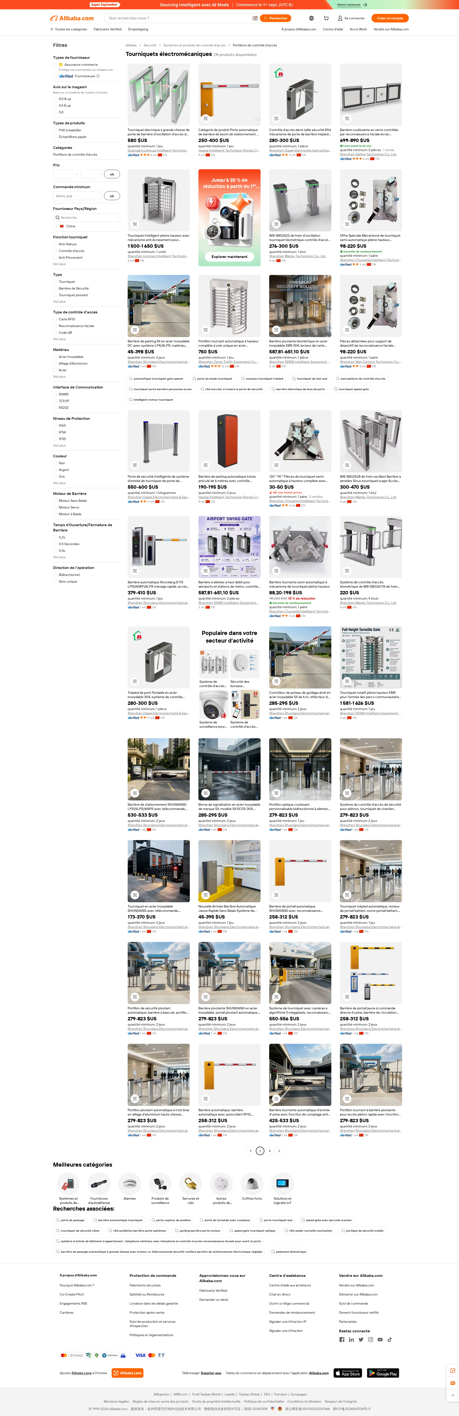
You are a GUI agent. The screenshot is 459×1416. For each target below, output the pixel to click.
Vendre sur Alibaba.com (356, 1285)
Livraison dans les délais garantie (154, 1303)
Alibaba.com (319, 1373)
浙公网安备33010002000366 (307, 1409)
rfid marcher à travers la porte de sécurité (233, 389)
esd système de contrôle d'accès (363, 378)
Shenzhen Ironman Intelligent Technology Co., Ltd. (159, 256)
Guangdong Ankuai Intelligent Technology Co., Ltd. (159, 150)
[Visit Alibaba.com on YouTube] (380, 1339)
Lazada (229, 1394)
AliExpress (161, 1394)
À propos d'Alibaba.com (78, 1275)
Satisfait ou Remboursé (147, 1294)
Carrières (67, 1312)
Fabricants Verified (213, 1290)
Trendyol (280, 1394)
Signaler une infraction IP (287, 1321)
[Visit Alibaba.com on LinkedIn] (351, 1339)
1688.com (180, 1394)
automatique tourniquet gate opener (158, 378)
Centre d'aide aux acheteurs (290, 1285)
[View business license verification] (272, 1408)
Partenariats (348, 1321)
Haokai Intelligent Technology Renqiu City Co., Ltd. (229, 150)
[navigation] (86, 598)
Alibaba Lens (81, 1373)
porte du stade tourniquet (214, 378)
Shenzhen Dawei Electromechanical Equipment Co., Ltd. (300, 150)
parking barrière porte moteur (200, 1230)
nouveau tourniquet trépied (264, 378)
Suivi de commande (353, 1303)
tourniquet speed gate (354, 389)
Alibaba (131, 45)
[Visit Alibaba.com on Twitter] (361, 1339)
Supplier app (211, 1373)
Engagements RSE (73, 1303)
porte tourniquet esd (278, 1220)
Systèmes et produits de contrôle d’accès (195, 45)
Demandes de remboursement (292, 1312)
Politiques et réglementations (151, 1335)
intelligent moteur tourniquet (153, 399)
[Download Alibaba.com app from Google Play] (383, 1373)
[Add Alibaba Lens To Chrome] (127, 1373)
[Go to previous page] (250, 1151)
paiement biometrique (291, 1251)
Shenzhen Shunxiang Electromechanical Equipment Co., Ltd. (159, 362)
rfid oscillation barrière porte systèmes (139, 1230)
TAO (267, 1394)
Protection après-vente (147, 1312)
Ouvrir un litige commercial (289, 1303)
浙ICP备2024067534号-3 (351, 1409)
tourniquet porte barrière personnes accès (162, 389)
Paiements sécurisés (145, 1285)
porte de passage (72, 1220)
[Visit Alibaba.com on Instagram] (370, 1339)
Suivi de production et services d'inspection (152, 1324)
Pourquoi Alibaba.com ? (77, 1285)
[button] (255, 18)
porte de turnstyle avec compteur (227, 1220)
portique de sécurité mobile (364, 1230)
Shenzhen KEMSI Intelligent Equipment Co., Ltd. (300, 362)
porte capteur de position (173, 1220)
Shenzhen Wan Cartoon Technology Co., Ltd (371, 362)
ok (112, 174)
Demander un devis (213, 1299)
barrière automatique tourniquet (120, 1220)
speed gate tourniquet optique (254, 1230)
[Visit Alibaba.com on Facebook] (342, 1339)
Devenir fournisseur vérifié (359, 1312)
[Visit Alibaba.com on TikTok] (390, 1339)
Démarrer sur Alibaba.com (358, 1294)
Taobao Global (249, 1394)
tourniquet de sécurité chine (80, 1230)
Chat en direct (279, 1294)
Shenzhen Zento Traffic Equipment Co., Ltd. (229, 362)
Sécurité (150, 45)
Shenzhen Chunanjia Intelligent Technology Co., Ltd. (371, 260)
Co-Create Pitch (72, 1294)
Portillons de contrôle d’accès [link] (255, 45)
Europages (299, 1394)
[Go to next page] (279, 1151)
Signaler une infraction (286, 1331)
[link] (453, 1370)
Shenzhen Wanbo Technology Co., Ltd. (297, 256)
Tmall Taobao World (206, 1394)
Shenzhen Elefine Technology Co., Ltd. (368, 154)
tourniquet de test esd (312, 378)
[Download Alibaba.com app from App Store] (347, 1373)
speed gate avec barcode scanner (329, 1220)
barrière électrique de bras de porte (300, 389)
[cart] (327, 19)
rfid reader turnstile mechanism (310, 1230)
